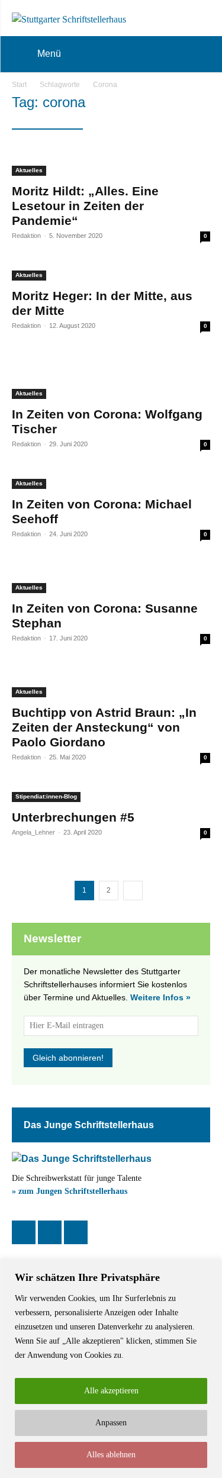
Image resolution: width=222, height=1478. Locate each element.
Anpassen (111, 1422)
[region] (111, 1369)
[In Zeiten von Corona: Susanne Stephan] (111, 579)
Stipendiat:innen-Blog (46, 796)
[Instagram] (50, 1232)
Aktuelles (29, 170)
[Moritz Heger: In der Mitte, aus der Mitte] (111, 273)
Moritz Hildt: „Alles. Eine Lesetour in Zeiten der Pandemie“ (85, 205)
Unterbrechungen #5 (73, 817)
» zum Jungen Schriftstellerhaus (69, 1191)
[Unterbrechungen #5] (111, 795)
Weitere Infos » (160, 997)
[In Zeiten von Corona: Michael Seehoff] (111, 482)
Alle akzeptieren (111, 1390)
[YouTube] (76, 1232)
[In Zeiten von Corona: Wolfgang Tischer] (111, 377)
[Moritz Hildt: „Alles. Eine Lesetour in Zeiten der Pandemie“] (111, 161)
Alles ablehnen (111, 1454)
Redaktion (26, 235)
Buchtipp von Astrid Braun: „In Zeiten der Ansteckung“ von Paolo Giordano (104, 727)
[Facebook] (24, 1232)
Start (19, 84)
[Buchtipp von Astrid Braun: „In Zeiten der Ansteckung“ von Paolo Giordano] (111, 683)
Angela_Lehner (33, 832)
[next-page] (133, 890)
